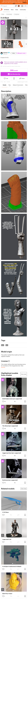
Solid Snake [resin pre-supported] (12, 398)
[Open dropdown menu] (26, 17)
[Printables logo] (1, 9)
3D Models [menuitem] (6, 9)
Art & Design (9, 14)
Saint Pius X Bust (7, 593)
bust (3, 345)
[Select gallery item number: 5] (16, 509)
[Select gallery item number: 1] (11, 509)
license (3, 367)
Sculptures (17, 14)
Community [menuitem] (23, 9)
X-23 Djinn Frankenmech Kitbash (11, 566)
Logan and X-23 (6, 539)
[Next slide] (26, 44)
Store (3, 14)
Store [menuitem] (12, 9)
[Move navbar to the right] (26, 10)
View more (23, 374)
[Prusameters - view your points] (19, 6)
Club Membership (15, 74)
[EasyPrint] (16, 6)
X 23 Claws (5, 512)
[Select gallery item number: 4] (15, 509)
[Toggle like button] (3, 401)
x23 (7, 345)
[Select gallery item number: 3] (14, 536)
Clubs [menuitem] (16, 9)
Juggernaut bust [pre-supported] (11, 453)
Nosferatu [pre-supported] (10, 480)
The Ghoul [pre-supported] (10, 426)
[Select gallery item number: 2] (13, 536)
